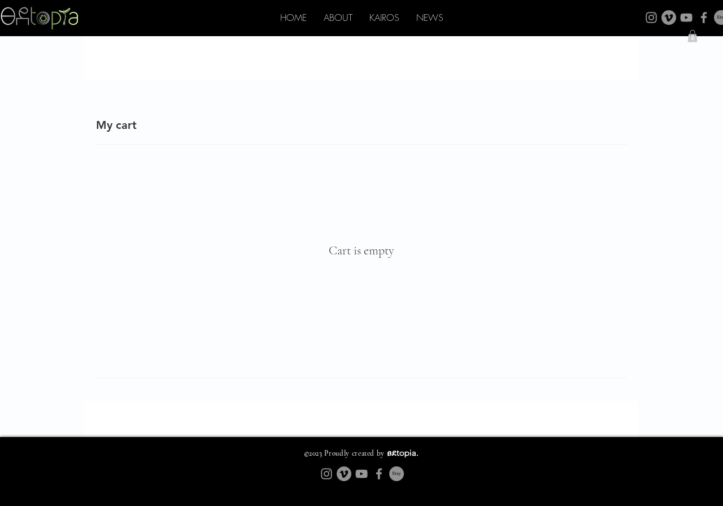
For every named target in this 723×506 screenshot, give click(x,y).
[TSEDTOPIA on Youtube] (686, 17)
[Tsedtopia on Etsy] (396, 473)
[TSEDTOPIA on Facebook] (703, 17)
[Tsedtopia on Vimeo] (668, 17)
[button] (692, 36)
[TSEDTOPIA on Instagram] (651, 17)
